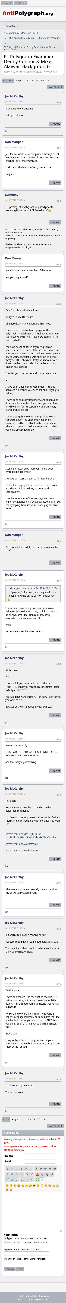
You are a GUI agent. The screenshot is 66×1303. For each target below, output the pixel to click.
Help (19, 1295)
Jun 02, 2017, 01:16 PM (15, 461)
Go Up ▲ (45, 1295)
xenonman (12, 195)
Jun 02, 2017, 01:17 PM (15, 540)
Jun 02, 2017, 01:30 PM (15, 794)
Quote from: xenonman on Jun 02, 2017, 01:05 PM (34, 588)
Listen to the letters (13, 1242)
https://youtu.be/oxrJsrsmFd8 (21, 844)
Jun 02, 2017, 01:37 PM (15, 983)
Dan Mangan (14, 142)
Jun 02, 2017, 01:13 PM (15, 303)
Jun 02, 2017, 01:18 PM (15, 580)
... (30, 80)
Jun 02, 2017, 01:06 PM (15, 263)
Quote (56, 123)
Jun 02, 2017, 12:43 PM (15, 101)
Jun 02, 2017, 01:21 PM (15, 663)
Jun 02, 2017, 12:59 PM (15, 147)
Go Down (8, 80)
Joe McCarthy (14, 96)
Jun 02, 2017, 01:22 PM (15, 738)
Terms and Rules (31, 1295)
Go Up (6, 1119)
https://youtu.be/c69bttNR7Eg (22, 850)
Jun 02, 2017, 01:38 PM (15, 1078)
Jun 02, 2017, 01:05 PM (15, 200)
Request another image (36, 1242)
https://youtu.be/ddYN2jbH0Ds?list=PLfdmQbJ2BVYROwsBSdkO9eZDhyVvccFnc (31, 835)
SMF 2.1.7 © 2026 (25, 1299)
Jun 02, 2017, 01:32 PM (15, 928)
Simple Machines (41, 1299)
